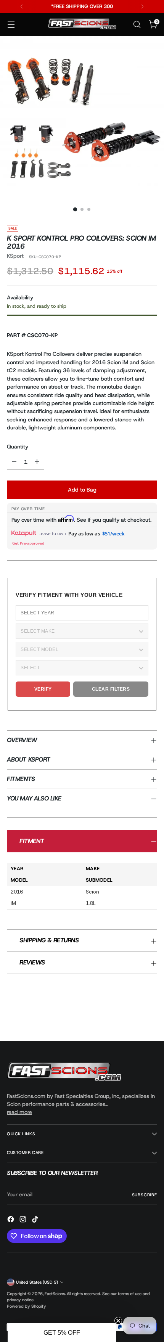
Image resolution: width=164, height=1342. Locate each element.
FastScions (55, 1293)
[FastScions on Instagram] (23, 1220)
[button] (62, 1332)
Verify (43, 689)
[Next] (142, 6)
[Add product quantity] (37, 461)
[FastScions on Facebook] (11, 1220)
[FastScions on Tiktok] (35, 1220)
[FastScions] (82, 24)
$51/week (113, 533)
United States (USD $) (37, 1282)
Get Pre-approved (28, 543)
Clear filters (111, 689)
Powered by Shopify (26, 1306)
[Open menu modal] (11, 24)
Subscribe (145, 1194)
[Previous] (21, 6)
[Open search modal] (137, 24)
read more (19, 1112)
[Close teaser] (118, 1320)
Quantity (17, 446)
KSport (15, 256)
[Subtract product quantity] (14, 461)
